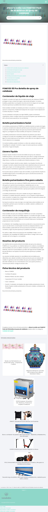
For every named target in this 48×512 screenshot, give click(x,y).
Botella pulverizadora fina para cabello (16, 76)
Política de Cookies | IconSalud (7, 511)
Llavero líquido (10, 74)
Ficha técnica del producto (13, 82)
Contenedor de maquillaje (13, 78)
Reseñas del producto (12, 80)
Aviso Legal (2, 506)
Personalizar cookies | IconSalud (8, 509)
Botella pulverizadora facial (13, 72)
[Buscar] (39, 17)
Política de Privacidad (5, 508)
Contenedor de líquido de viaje (14, 70)
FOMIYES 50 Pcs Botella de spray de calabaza (18, 68)
